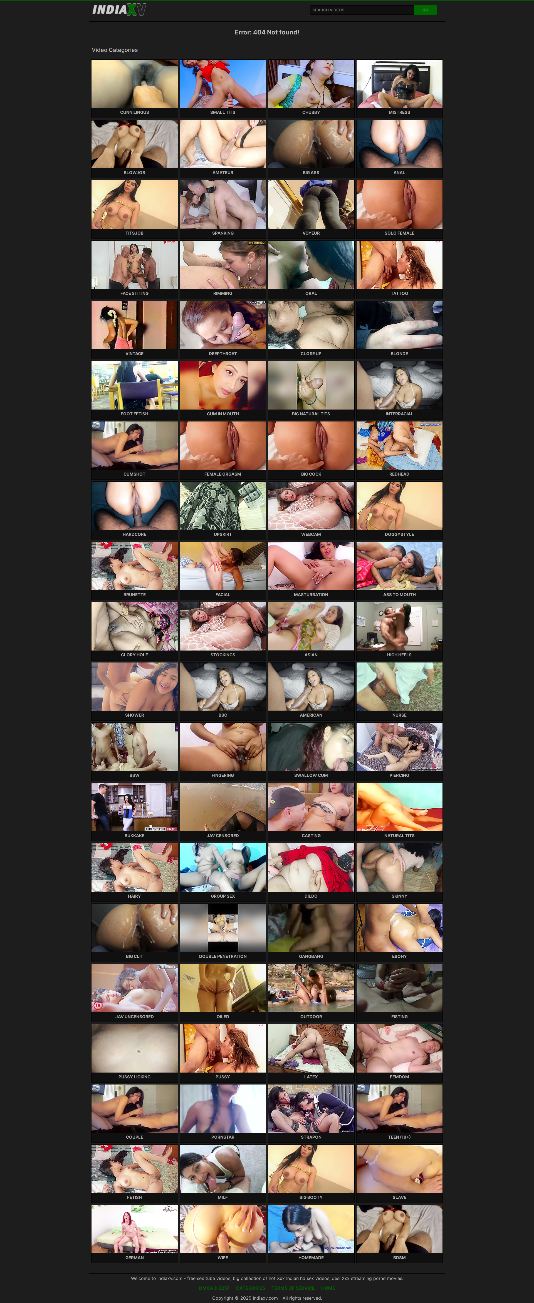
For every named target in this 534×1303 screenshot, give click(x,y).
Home (328, 1288)
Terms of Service (293, 1288)
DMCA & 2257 (214, 1288)
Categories (250, 1288)
